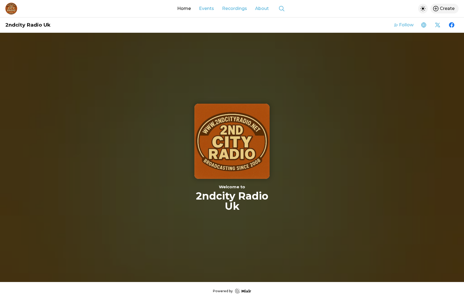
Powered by (223, 291)
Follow (406, 24)
